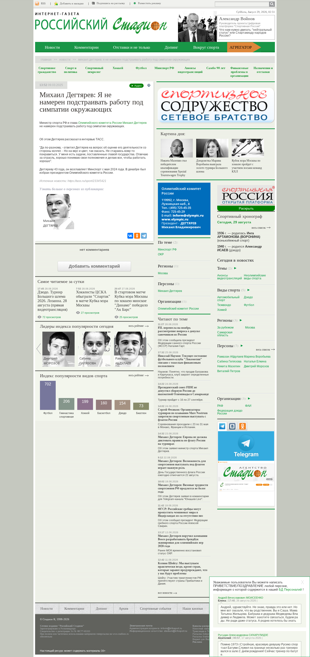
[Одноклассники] (137, 236)
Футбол (141, 68)
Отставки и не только (131, 47)
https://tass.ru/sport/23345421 (87, 181)
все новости (165, 592)
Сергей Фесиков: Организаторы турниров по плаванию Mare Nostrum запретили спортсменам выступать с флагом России (183, 414)
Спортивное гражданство (47, 70)
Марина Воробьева (257, 356)
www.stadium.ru (121, 634)
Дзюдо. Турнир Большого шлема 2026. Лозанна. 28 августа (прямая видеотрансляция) (52, 301)
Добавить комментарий (94, 266)
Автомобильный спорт (228, 299)
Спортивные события (155, 608)
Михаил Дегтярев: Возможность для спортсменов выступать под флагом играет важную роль (182, 464)
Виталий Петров (228, 371)
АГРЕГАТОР (241, 47)
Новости (52, 47)
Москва (163, 273)
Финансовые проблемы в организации (239, 72)
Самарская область (224, 334)
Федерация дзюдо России (229, 412)
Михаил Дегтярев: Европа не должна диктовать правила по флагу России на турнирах (182, 440)
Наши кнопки (193, 608)
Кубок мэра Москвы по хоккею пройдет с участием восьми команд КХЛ (247, 166)
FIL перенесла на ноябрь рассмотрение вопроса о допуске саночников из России (179, 331)
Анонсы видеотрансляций (190, 70)
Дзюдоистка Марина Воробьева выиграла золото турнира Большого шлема (212, 166)
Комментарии (86, 47)
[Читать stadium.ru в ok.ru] (246, 476)
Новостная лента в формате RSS (209, 628)
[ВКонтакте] (130, 236)
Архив (123, 608)
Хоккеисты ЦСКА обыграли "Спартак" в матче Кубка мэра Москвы (93, 298)
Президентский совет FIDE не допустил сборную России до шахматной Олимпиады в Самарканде (183, 390)
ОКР (161, 254)
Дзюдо (248, 297)
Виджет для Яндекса (203, 639)
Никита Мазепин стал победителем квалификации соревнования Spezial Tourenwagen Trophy (174, 168)
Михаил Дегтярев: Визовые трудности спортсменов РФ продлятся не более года (183, 488)
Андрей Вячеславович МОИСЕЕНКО (240, 597)
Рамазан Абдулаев (230, 356)
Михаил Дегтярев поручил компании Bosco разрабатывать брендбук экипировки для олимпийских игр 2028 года (182, 541)
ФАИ (248, 405)
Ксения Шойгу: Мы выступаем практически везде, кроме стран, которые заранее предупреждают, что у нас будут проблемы (182, 568)
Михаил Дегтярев (135, 123)
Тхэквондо (224, 304)
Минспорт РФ (164, 68)
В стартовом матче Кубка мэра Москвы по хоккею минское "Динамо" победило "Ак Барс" (131, 301)
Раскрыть (246, 208)
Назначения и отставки (263, 70)
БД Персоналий (290, 589)
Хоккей (118, 68)
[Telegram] (144, 236)
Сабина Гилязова (229, 361)
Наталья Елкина (255, 361)
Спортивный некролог (94, 70)
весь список (259, 227)
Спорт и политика (70, 70)
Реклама (197, 642)
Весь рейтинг (136, 326)
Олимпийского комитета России (100, 123)
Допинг (171, 47)
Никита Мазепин (228, 366)
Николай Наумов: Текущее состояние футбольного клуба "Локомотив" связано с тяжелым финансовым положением (182, 361)
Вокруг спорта (206, 47)
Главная (46, 59)
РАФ (220, 405)
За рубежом (225, 327)
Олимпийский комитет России (178, 308)
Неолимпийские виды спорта (255, 277)
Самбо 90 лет (215, 68)
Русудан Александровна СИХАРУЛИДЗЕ (243, 635)
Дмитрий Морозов (256, 366)
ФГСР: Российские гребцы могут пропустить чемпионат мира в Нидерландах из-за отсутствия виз (180, 512)
